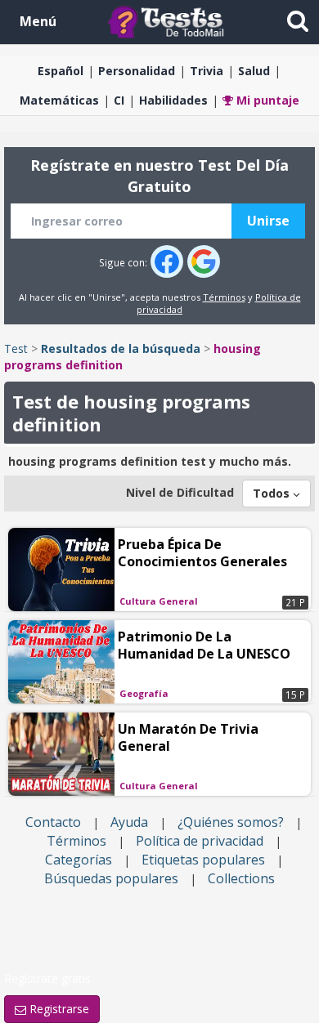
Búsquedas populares (111, 878)
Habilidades (173, 100)
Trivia (206, 70)
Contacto (53, 822)
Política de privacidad (199, 841)
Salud (254, 70)
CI (119, 100)
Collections (241, 878)
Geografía (143, 693)
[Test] (169, 21)
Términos (224, 297)
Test (16, 348)
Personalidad (136, 70)
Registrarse (57, 1008)
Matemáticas (59, 100)
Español (60, 70)
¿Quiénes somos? (230, 822)
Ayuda (129, 822)
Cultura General (158, 601)
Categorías (78, 860)
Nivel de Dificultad (180, 492)
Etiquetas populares (203, 860)
